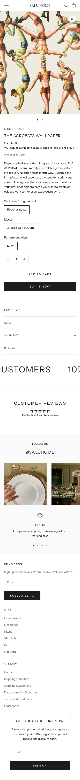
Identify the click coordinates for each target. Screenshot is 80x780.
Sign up (40, 765)
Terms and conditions (18, 699)
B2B (6, 645)
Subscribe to (22, 595)
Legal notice (11, 706)
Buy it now (40, 286)
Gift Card (10, 652)
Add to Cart (40, 274)
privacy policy (26, 734)
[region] (40, 525)
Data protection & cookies (21, 692)
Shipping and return (16, 679)
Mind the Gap (14, 128)
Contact (9, 672)
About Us (10, 638)
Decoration (11, 625)
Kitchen (9, 631)
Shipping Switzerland (17, 686)
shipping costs (30, 147)
